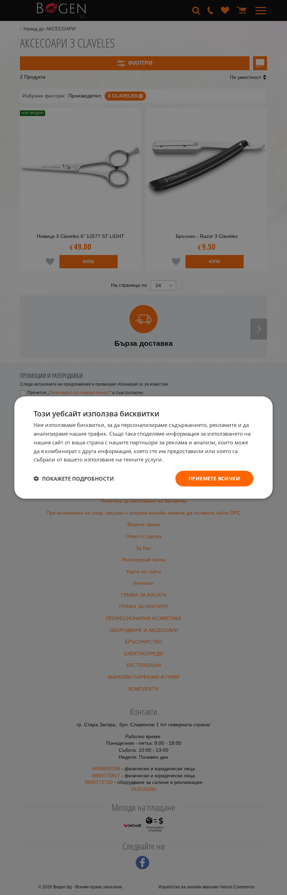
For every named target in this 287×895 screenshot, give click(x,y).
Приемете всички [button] (214, 478)
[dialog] (143, 447)
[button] (74, 478)
